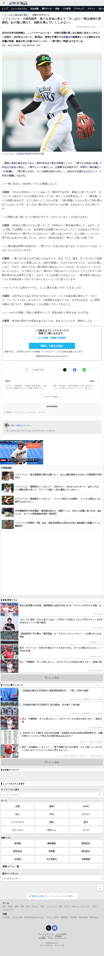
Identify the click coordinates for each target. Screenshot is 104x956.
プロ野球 (67, 8)
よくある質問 (61, 934)
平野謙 (51, 851)
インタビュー (32, 412)
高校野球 (64, 917)
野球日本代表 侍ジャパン (34, 917)
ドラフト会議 (17, 917)
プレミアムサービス (46, 934)
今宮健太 (65, 37)
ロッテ (86, 830)
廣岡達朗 (51, 843)
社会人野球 (83, 917)
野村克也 (17, 851)
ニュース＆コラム (19, 8)
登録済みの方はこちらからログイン (52, 356)
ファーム (43, 412)
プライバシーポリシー (56, 938)
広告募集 (42, 938)
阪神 (51, 806)
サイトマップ (47, 936)
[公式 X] (48, 928)
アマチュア (79, 8)
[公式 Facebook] (54, 928)
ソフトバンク (8, 154)
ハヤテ (94, 906)
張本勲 (17, 843)
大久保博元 (51, 859)
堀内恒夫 (86, 851)
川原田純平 (21, 154)
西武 (51, 822)
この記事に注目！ (38, 370)
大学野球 (73, 917)
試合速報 (34, 8)
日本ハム (51, 830)
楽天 (86, 822)
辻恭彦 (17, 859)
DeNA (86, 806)
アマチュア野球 (52, 917)
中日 (51, 814)
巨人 (17, 814)
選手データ (47, 8)
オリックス (17, 830)
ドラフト (91, 8)
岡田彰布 (86, 843)
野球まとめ (94, 917)
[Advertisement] (52, 562)
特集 (57, 8)
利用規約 (58, 936)
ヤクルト (86, 814)
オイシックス (8, 909)
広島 (17, 806)
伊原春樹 (86, 859)
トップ (5, 8)
